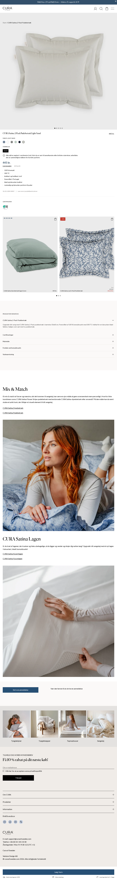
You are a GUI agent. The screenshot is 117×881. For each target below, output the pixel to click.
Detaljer (17, 166)
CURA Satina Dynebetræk (13, 408)
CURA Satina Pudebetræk (13, 413)
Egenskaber (7, 166)
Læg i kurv (59, 872)
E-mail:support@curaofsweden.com (17, 839)
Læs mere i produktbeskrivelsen (27, 191)
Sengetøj (100, 741)
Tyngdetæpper (44, 741)
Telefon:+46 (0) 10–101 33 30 (14, 842)
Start (4, 22)
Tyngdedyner (16, 741)
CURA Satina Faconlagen (12, 558)
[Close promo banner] (116, 1)
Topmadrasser (72, 741)
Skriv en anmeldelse (20, 690)
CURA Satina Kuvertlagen (13, 554)
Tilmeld (18, 778)
